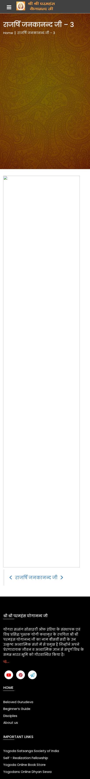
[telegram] (32, 674)
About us (10, 722)
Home (8, 32)
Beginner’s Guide (16, 708)
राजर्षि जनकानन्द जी (36, 578)
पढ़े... (6, 661)
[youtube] (8, 674)
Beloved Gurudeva (18, 702)
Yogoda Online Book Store (24, 764)
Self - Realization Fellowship (25, 758)
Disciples (10, 715)
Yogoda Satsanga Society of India (31, 751)
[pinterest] (20, 674)
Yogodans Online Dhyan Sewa (27, 771)
